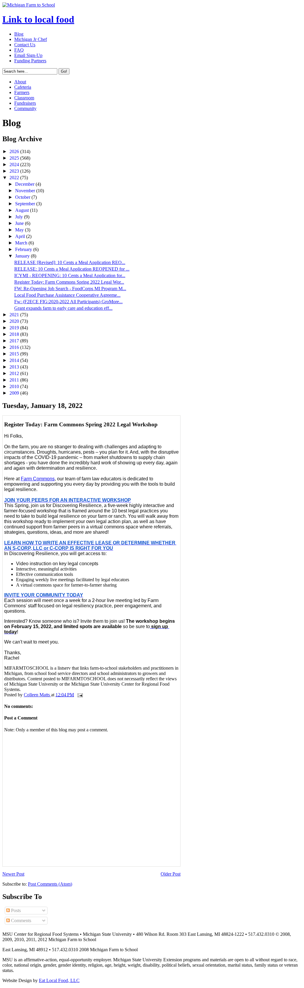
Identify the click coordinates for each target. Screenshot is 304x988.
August (22, 210)
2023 (15, 171)
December (25, 184)
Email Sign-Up (28, 55)
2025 (15, 158)
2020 (15, 321)
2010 (15, 386)
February (24, 249)
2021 (15, 314)
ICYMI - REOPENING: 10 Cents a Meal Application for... (69, 275)
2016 (15, 347)
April (20, 236)
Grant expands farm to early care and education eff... (63, 308)
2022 (15, 177)
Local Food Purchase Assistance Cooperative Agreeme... (67, 295)
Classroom (24, 97)
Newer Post (13, 873)
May (20, 229)
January (23, 255)
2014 (15, 360)
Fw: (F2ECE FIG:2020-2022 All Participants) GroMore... (68, 301)
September (25, 203)
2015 (15, 353)
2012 (15, 373)
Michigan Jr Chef (30, 39)
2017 (15, 340)
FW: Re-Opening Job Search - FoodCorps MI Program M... (70, 288)
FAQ (19, 50)
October (23, 197)
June (20, 223)
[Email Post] (79, 694)
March (21, 242)
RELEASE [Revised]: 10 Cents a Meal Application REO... (69, 262)
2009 (15, 392)
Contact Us (24, 44)
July (19, 216)
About (20, 81)
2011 (15, 379)
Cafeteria (22, 87)
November (25, 190)
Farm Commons (38, 478)
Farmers (21, 92)
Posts (15, 910)
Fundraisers (25, 103)
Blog (18, 33)
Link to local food (38, 19)
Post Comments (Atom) (50, 884)
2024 (15, 164)
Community (25, 108)
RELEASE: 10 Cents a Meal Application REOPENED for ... (71, 268)
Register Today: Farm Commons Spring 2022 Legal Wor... (69, 282)
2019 (15, 327)
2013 (15, 366)
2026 (15, 151)
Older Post (170, 873)
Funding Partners (30, 60)
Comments (20, 920)
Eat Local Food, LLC (59, 980)
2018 (15, 334)
